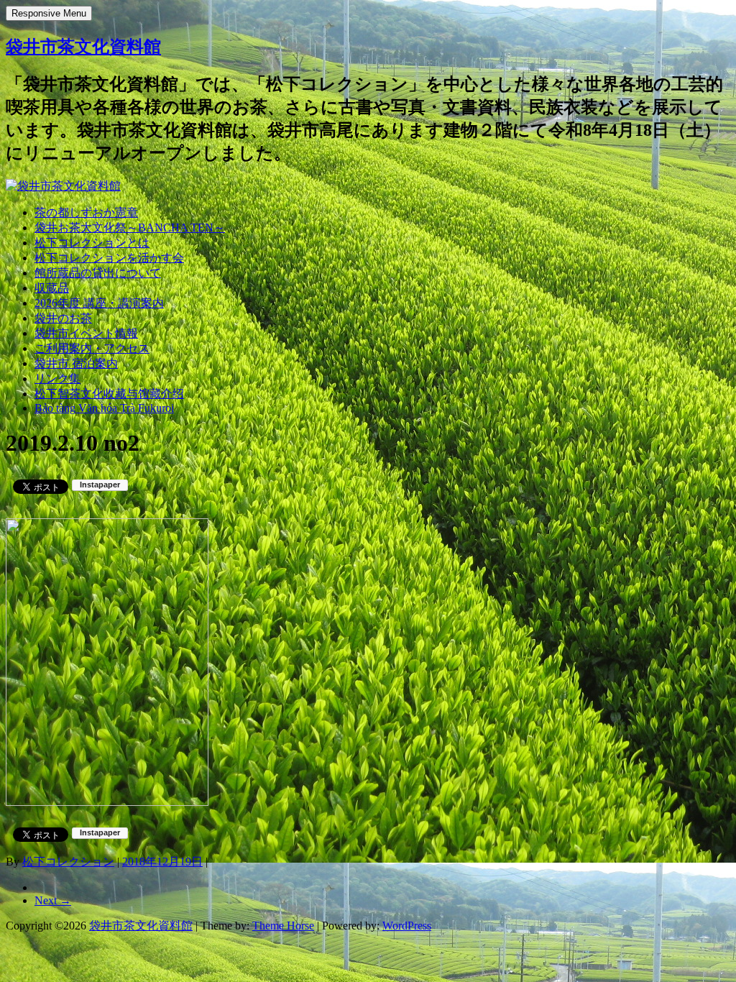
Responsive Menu (49, 13)
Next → (52, 900)
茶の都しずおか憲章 (86, 212)
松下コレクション (68, 861)
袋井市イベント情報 (86, 333)
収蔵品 (51, 288)
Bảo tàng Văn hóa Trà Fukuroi (104, 408)
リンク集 (57, 378)
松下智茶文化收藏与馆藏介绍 (109, 393)
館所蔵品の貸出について (97, 273)
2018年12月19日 (162, 861)
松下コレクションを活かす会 (109, 258)
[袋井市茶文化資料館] (63, 186)
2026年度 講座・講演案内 (99, 303)
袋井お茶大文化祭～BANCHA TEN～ (129, 227)
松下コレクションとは (92, 243)
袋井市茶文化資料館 (83, 46)
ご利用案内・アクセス (92, 348)
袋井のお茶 (63, 318)
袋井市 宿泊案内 (76, 363)
